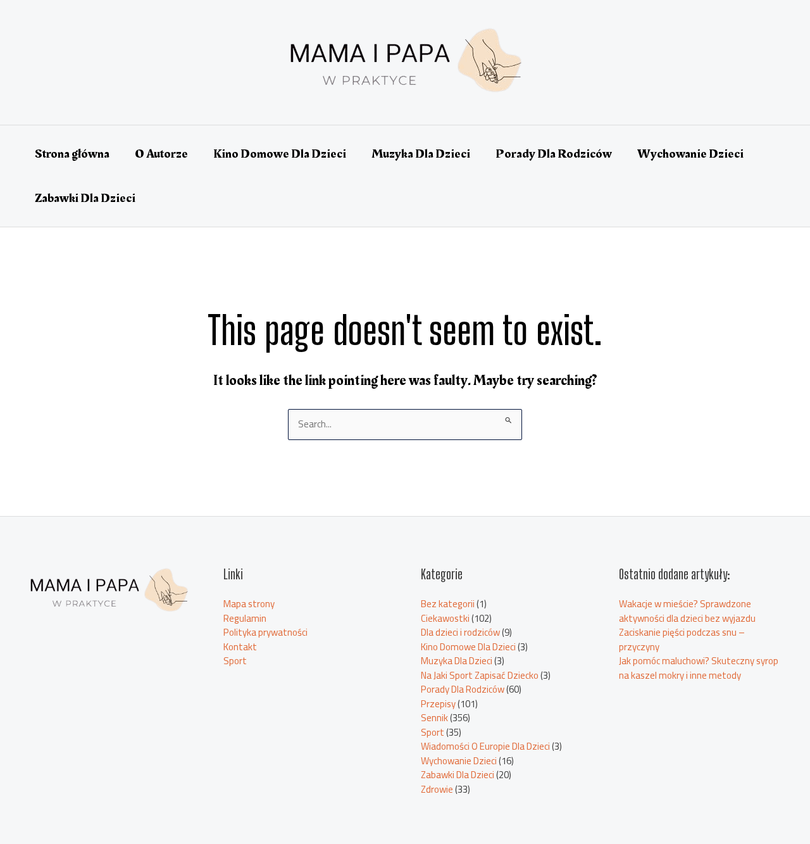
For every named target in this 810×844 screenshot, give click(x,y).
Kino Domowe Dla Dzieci (279, 153)
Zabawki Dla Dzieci (85, 198)
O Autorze (161, 153)
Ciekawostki (445, 618)
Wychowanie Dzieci (690, 153)
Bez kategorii (448, 604)
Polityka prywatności (265, 632)
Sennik (434, 718)
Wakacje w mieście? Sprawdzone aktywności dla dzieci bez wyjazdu (687, 611)
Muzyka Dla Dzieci (420, 153)
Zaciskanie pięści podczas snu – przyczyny (682, 639)
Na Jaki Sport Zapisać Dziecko (480, 675)
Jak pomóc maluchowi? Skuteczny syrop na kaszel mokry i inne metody (698, 668)
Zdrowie (437, 789)
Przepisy (438, 704)
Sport (235, 661)
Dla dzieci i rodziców (460, 632)
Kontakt (240, 647)
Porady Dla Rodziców (553, 153)
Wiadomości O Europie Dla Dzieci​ (485, 746)
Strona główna (72, 153)
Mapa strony (249, 604)
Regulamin (244, 618)
